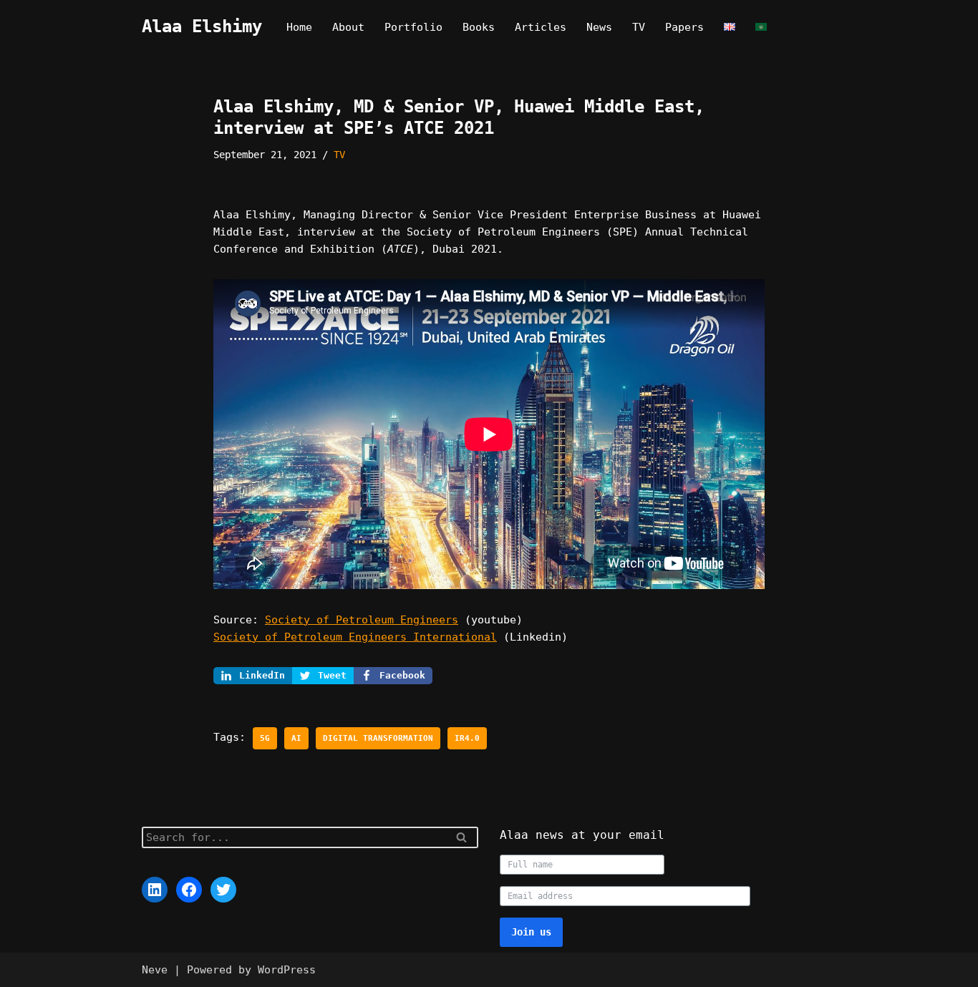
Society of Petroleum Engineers (361, 619)
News (599, 27)
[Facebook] (189, 890)
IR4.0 (467, 738)
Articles (540, 27)
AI (296, 738)
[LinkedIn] (155, 890)
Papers (684, 27)
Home (299, 27)
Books (479, 27)
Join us (531, 932)
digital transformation (378, 738)
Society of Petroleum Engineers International (355, 637)
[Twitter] (223, 890)
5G (265, 738)
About (348, 27)
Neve (155, 969)
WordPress (287, 969)
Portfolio (413, 27)
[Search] (462, 837)
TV (638, 27)
